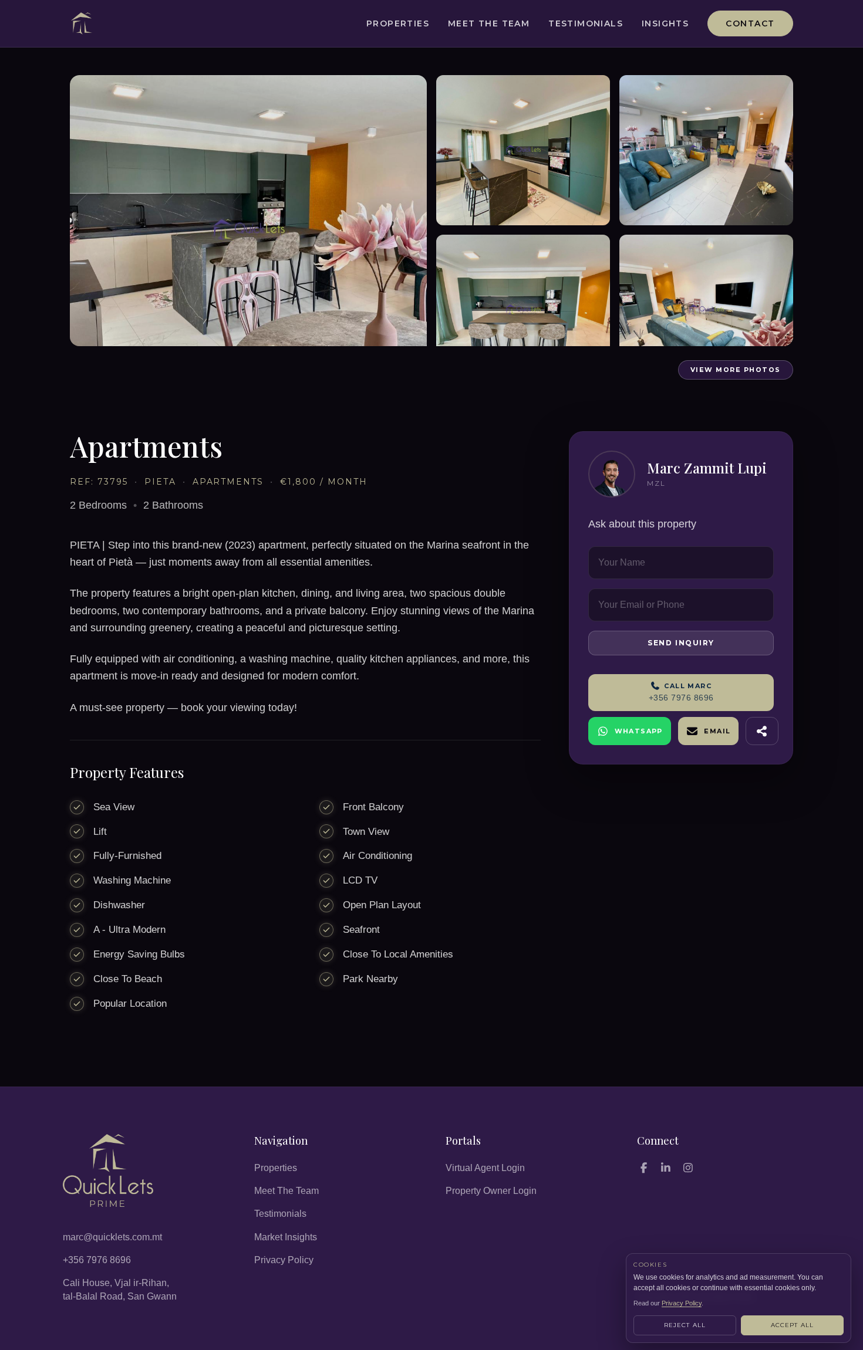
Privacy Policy (283, 1260)
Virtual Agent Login (485, 1168)
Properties (397, 23)
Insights (665, 23)
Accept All (792, 1325)
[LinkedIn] (665, 1167)
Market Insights (285, 1237)
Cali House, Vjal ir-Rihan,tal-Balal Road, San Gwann (120, 1289)
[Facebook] (643, 1167)
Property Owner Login (491, 1191)
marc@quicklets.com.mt (112, 1237)
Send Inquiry (681, 642)
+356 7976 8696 (97, 1260)
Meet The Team (489, 23)
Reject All (685, 1325)
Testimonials (585, 23)
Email (717, 731)
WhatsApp (639, 731)
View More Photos (735, 370)
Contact (750, 23)
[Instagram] (688, 1167)
